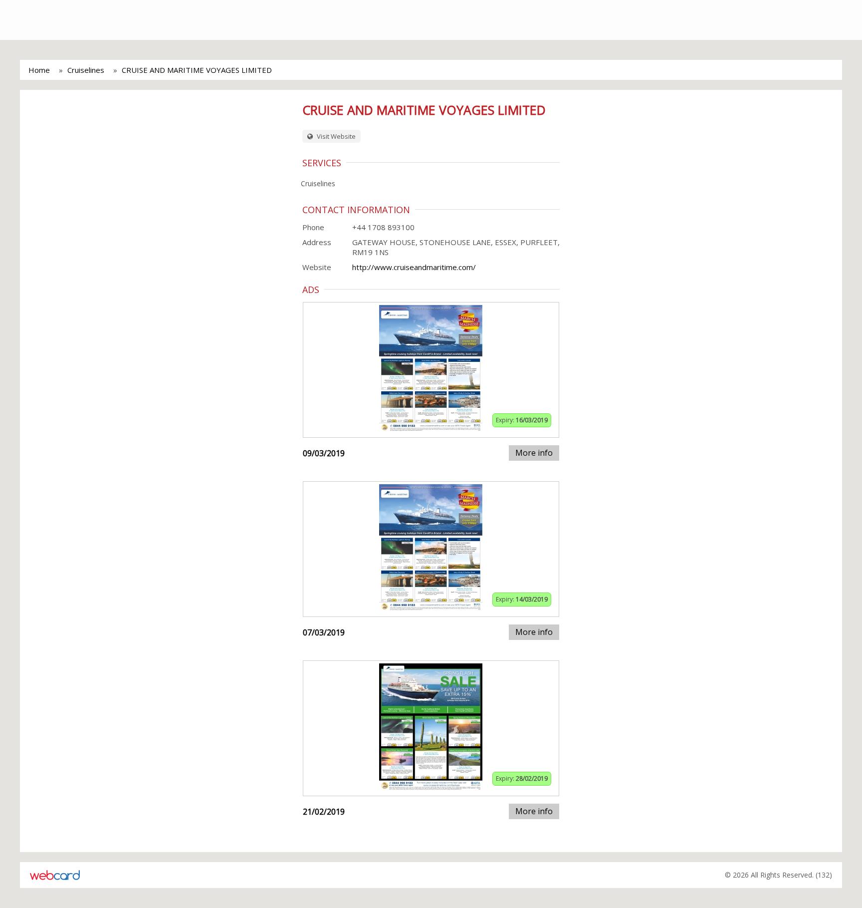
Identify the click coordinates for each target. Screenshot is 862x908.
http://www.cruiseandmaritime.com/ (414, 267)
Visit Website (335, 136)
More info (534, 452)
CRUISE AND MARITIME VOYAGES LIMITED (197, 70)
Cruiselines (85, 70)
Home (39, 70)
